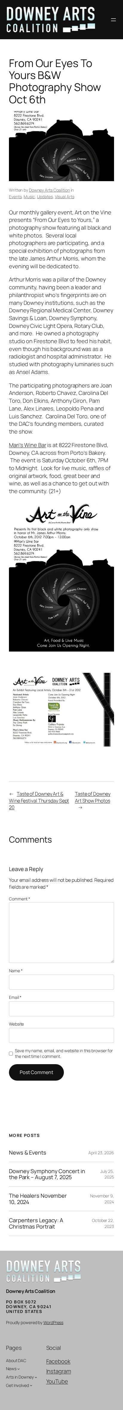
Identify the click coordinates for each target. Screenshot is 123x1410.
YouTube (57, 1381)
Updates (45, 196)
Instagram (58, 1371)
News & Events (27, 1152)
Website (16, 1024)
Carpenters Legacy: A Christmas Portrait (36, 1223)
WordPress (53, 1322)
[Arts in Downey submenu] (36, 1377)
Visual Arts (64, 196)
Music (29, 196)
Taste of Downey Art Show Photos (92, 797)
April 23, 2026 (101, 1152)
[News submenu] (18, 1368)
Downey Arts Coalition (49, 190)
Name (15, 970)
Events (15, 196)
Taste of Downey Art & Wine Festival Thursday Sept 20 (39, 800)
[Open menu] (113, 19)
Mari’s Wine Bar (27, 445)
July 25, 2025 (107, 1174)
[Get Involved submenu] (31, 1385)
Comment (19, 899)
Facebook (58, 1361)
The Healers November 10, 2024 (38, 1199)
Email (15, 997)
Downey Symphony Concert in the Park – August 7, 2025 (47, 1174)
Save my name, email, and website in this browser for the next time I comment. (64, 1053)
